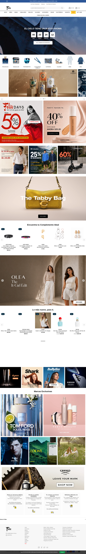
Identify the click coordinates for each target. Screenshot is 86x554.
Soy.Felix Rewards (35, 4)
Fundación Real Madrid (48, 531)
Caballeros (27, 531)
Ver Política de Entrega (15, 502)
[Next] (84, 62)
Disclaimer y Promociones (68, 534)
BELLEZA (31, 12)
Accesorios (27, 528)
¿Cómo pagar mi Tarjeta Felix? (50, 536)
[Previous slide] (2, 280)
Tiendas (43, 4)
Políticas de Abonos (66, 533)
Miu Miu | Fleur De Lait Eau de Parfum (77, 331)
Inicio (26, 527)
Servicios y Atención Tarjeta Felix (50, 537)
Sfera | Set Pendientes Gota (77, 246)
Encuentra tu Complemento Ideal (43, 225)
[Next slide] (83, 280)
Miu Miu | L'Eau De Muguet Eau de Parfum (60, 331)
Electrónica (27, 536)
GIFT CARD (79, 12)
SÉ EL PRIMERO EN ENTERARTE (43, 42)
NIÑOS (10, 12)
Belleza (26, 530)
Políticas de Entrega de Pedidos (69, 531)
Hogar (26, 539)
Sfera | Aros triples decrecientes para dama (43, 246)
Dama (26, 534)
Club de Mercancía (47, 533)
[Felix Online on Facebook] (41, 547)
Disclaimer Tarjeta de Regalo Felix (69, 536)
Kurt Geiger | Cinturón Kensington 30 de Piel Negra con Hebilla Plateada (8, 247)
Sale (26, 543)
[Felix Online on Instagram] (39, 547)
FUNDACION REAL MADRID (43, 15)
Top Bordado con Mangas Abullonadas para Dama (25, 331)
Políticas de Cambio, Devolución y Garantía (71, 530)
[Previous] (2, 99)
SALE (73, 12)
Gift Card (26, 537)
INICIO (5, 12)
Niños (26, 542)
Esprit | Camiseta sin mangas (43, 330)
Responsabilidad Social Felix (49, 528)
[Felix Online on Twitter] (44, 547)
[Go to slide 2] (41, 304)
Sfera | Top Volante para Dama (8, 330)
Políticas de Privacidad (67, 528)
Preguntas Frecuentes (48, 540)
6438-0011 (10, 535)
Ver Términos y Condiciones (15, 503)
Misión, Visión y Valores (48, 527)
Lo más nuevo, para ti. (43, 310)
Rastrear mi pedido (51, 4)
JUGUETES (67, 12)
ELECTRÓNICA (59, 12)
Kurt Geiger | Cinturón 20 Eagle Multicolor (26, 246)
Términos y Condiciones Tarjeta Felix (51, 539)
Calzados (26, 533)
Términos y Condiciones (67, 527)
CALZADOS (37, 12)
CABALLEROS (23, 12)
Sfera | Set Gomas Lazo (60, 246)
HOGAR (52, 12)
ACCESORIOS (45, 12)
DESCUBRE (43, 216)
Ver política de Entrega (33, 507)
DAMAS (16, 12)
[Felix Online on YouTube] (47, 547)
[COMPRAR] (43, 83)
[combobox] (45, 8)
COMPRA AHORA (34, 121)
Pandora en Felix (47, 530)
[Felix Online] (8, 8)
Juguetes (26, 540)
